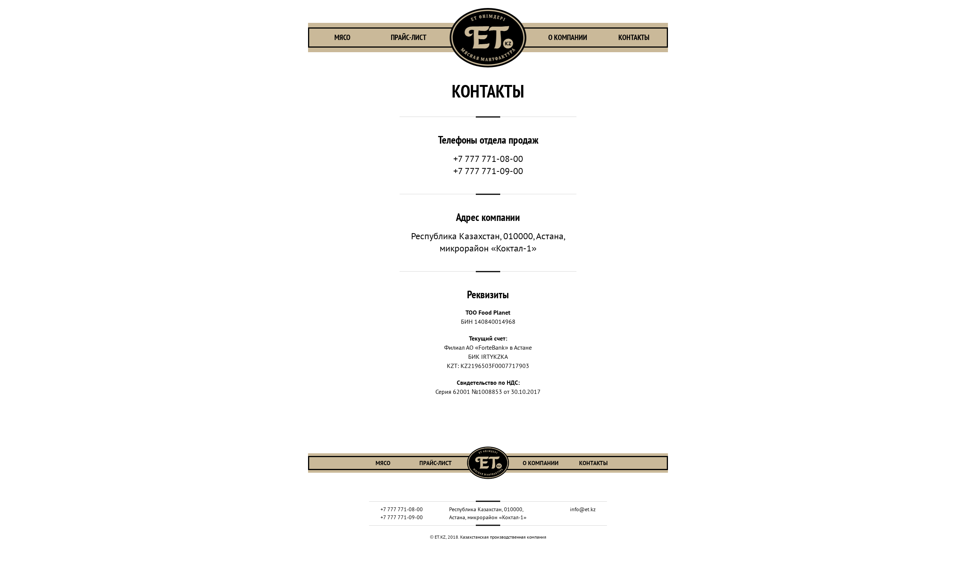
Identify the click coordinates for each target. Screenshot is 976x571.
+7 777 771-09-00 (488, 171)
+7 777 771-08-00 (488, 159)
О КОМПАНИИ (567, 37)
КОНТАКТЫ (633, 37)
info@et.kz (583, 509)
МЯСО (342, 37)
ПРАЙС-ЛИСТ (408, 37)
